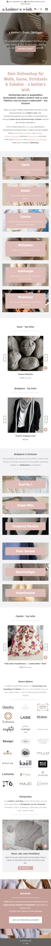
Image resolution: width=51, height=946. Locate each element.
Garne (27, 127)
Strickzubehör (26, 133)
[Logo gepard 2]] (8, 729)
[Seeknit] (25, 707)
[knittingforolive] (43, 729)
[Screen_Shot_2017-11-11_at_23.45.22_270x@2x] (8, 741)
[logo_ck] (43, 707)
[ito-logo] (8, 783)
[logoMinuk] (8, 763)
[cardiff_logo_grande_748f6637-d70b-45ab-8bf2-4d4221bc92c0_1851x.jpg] (43, 783)
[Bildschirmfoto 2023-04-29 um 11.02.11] (43, 717)
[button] (5, 357)
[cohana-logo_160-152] (8, 717)
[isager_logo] (43, 774)
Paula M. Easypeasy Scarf (25, 436)
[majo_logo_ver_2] (25, 783)
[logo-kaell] (25, 764)
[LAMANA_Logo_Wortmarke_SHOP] (8, 774)
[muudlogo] (43, 753)
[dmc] (8, 753)
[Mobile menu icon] (46, 9)
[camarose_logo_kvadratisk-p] (25, 741)
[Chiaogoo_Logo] (8, 707)
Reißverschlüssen (12, 136)
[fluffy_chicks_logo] (25, 753)
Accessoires (33, 136)
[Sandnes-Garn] (43, 741)
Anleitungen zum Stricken (37, 139)
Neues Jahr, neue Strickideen (25, 853)
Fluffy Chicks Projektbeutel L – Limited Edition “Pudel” (25, 664)
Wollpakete (18, 139)
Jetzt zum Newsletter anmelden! (25, 920)
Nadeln (16, 133)
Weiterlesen (24, 868)
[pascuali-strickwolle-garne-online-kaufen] (25, 775)
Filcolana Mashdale (25, 374)
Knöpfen (39, 133)
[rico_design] (43, 764)
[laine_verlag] (25, 718)
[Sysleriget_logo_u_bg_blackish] (25, 729)
